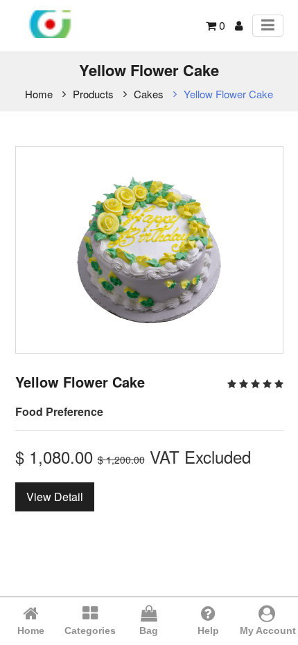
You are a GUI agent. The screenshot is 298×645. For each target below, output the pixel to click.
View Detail (54, 497)
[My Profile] (239, 25)
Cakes (149, 94)
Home (39, 94)
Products (93, 94)
